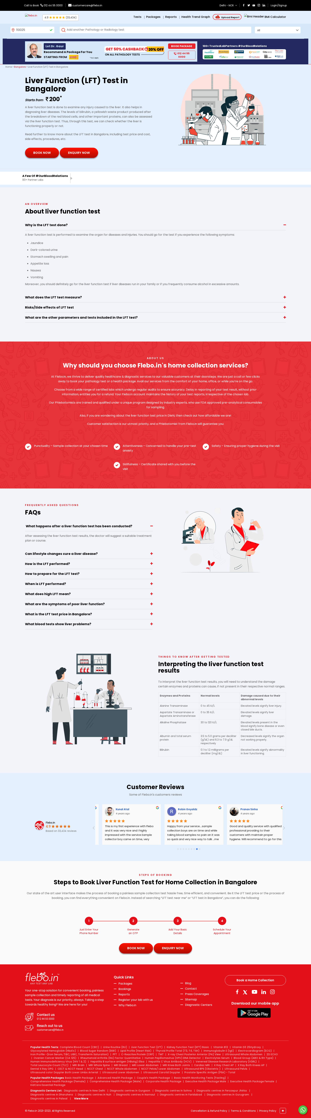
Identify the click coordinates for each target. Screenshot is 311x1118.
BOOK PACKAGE (181, 46)
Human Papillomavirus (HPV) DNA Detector (173, 1058)
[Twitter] (246, 992)
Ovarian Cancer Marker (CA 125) (55, 1058)
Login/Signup (279, 5)
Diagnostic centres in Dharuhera (51, 1094)
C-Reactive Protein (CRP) (137, 1054)
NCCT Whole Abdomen (122, 1069)
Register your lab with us (135, 1000)
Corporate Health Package (163, 1081)
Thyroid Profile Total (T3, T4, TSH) (177, 1051)
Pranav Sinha (183, 809)
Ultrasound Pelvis (236, 1069)
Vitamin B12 (220, 1047)
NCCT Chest (95, 1069)
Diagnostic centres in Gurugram (228, 1094)
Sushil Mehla (245, 809)
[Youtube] (254, 992)
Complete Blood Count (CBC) (79, 1047)
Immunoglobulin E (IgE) (219, 1051)
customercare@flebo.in (87, 5)
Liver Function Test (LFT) (147, 1047)
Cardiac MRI (202, 1065)
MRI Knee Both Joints (176, 1065)
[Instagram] (272, 992)
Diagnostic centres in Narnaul (135, 1094)
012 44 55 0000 (53, 5)
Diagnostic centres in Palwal (48, 1098)
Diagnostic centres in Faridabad (181, 1094)
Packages (125, 983)
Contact (191, 989)
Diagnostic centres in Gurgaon (130, 1090)
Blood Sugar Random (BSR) (98, 1051)
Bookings (124, 989)
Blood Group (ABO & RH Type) (253, 1058)
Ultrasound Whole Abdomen (243, 1054)
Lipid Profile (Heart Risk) (135, 1051)
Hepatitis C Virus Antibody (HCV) (169, 1061)
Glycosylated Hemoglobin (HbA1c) (53, 1051)
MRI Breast (121, 1065)
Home (8, 66)
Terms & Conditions (243, 1111)
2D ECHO (272, 1054)
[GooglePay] (254, 1013)
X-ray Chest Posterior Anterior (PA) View (194, 1054)
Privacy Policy (267, 1111)
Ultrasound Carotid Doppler (161, 1072)
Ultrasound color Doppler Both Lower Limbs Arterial (64, 1072)
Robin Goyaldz (121, 809)
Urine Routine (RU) (115, 1047)
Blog (188, 983)
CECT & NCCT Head (70, 1069)
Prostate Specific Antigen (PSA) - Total (209, 1072)
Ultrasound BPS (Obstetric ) (202, 1069)
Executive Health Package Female (252, 1081)
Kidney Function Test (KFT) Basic (188, 1047)
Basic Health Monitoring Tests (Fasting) (200, 1078)
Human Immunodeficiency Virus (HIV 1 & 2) (58, 1061)
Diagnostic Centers (198, 1005)
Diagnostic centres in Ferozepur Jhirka (222, 1090)
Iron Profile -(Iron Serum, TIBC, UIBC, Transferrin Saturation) (69, 1054)
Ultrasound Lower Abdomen (120, 1072)
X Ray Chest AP (224, 1065)
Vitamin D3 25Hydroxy (246, 1047)
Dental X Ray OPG (41, 1069)
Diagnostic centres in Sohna (173, 1090)
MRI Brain (78, 1065)
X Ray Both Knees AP (251, 1065)
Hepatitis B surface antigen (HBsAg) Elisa (117, 1061)
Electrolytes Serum (217, 1058)
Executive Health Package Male (205, 1081)
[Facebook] (237, 992)
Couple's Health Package (153, 1078)
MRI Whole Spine (99, 1065)
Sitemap (191, 999)
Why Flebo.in (127, 1005)
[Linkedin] (263, 992)
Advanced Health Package (115, 1078)
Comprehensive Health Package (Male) (115, 1081)
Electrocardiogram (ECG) (255, 1051)
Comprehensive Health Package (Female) (57, 1081)
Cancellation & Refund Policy (209, 1111)
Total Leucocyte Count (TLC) (49, 1065)
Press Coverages (197, 994)
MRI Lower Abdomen (145, 1065)
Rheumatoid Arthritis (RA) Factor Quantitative (110, 1058)
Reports (124, 994)
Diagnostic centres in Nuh (94, 1094)
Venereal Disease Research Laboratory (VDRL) (226, 1061)
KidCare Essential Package (47, 1085)
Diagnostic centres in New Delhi (84, 1090)
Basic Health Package (79, 1078)
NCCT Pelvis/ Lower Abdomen (160, 1069)
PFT (115, 1054)
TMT (161, 1054)
